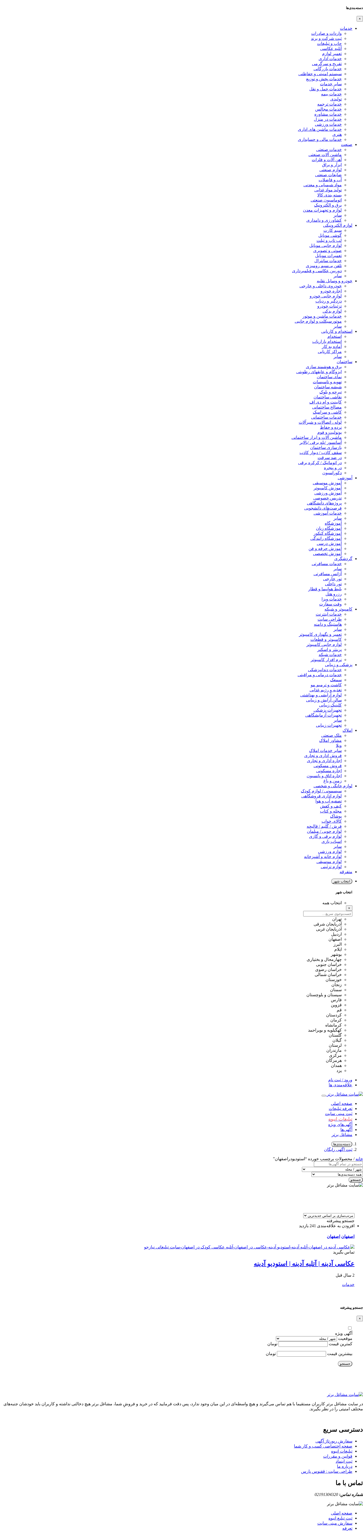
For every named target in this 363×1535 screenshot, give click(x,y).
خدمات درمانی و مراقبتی (320, 674)
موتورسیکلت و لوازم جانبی (318, 321)
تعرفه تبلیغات (340, 1108)
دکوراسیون (332, 472)
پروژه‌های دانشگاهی (324, 503)
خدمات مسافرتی (327, 563)
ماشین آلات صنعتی (325, 154)
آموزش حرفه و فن (325, 548)
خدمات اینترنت (329, 614)
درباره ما (344, 1466)
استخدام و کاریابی (336, 331)
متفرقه (346, 871)
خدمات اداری (330, 58)
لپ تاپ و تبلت (329, 240)
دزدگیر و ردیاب (328, 301)
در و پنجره (333, 467)
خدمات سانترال (328, 260)
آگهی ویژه (343, 1333)
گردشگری (343, 558)
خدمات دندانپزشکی (325, 669)
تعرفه (347, 1528)
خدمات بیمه (331, 94)
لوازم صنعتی (330, 169)
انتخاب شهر (341, 881)
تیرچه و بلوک (330, 392)
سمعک (336, 680)
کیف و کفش (331, 806)
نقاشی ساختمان (328, 397)
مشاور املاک (330, 740)
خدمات (346, 28)
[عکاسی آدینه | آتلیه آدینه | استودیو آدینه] (249, 1247)
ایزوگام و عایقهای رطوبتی (319, 371)
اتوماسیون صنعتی (326, 200)
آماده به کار (332, 346)
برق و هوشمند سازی (324, 366)
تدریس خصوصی (327, 498)
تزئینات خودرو (329, 306)
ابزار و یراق (332, 164)
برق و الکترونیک (328, 205)
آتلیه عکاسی (331, 48)
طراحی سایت (330, 619)
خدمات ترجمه (329, 104)
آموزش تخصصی (327, 553)
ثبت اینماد (344, 1461)
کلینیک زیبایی (330, 705)
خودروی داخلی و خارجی (320, 286)
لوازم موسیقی (329, 861)
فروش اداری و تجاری (323, 755)
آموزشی (345, 478)
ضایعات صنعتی (328, 175)
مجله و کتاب (331, 811)
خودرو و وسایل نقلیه (334, 281)
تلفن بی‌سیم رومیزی (324, 265)
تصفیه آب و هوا (328, 801)
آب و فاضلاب (330, 180)
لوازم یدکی (332, 311)
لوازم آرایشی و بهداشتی (321, 695)
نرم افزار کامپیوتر (326, 659)
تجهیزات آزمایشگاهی (323, 715)
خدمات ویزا (332, 599)
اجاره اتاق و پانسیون (324, 775)
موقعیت (345, 1338)
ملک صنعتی (331, 735)
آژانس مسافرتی (328, 573)
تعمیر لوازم (332, 53)
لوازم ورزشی (330, 851)
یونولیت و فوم (329, 432)
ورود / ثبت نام (340, 1080)
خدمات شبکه (330, 654)
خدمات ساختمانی (326, 417)
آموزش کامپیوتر (328, 488)
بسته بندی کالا (329, 195)
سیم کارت (332, 230)
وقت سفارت (330, 604)
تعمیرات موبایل (328, 255)
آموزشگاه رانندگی (326, 538)
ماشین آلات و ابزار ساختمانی (317, 437)
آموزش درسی (329, 543)
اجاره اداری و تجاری (324, 760)
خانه (359, 1158)
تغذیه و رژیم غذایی (326, 690)
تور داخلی (333, 584)
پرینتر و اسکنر (329, 649)
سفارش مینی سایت (334, 1523)
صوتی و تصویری (327, 250)
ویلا (339, 745)
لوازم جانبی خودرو (326, 296)
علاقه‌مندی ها (340, 1085)
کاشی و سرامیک (327, 412)
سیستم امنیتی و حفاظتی (320, 74)
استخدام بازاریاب (327, 341)
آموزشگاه (333, 523)
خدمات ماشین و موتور (322, 316)
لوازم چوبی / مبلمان (324, 831)
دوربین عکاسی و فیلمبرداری (317, 270)
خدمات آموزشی (328, 513)
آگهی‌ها (346, 1129)
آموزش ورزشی (328, 493)
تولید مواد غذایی (328, 190)
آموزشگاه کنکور (328, 533)
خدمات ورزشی (328, 124)
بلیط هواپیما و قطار (325, 589)
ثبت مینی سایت (338, 1113)
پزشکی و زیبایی (338, 664)
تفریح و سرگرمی (327, 63)
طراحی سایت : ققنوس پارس (326, 1471)
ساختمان (344, 361)
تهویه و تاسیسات (327, 382)
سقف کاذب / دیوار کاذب (320, 452)
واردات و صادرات (326, 33)
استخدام (334, 336)
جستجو (356, 1180)
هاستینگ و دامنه (328, 624)
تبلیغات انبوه (341, 1451)
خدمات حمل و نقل (325, 89)
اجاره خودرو (331, 291)
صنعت (346, 144)
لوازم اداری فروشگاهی (321, 796)
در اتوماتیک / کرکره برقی (320, 462)
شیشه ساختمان (328, 387)
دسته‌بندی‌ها (341, 1144)
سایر (338, 215)
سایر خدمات (331, 84)
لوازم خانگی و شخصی (333, 786)
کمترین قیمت (340, 1343)
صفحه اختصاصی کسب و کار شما (323, 1446)
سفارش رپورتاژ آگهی (333, 1441)
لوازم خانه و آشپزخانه (323, 856)
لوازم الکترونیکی (337, 225)
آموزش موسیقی (327, 483)
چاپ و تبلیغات (329, 43)
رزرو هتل (334, 594)
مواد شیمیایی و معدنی (322, 185)
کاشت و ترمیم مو (326, 685)
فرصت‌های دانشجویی (323, 508)
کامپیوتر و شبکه (338, 609)
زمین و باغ (332, 781)
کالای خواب (332, 821)
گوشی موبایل (330, 235)
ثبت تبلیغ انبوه (340, 1518)
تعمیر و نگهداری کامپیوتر (320, 634)
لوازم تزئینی (331, 866)
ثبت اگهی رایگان (338, 1149)
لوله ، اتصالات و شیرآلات (320, 422)
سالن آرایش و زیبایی (324, 700)
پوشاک (336, 816)
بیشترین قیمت (339, 1353)
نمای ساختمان (329, 377)
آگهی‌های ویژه (340, 1124)
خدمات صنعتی (329, 149)
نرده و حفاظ (331, 427)
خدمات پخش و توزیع (324, 79)
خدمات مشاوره (328, 114)
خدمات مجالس (328, 109)
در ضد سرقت (330, 457)
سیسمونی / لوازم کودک (321, 791)
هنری (337, 134)
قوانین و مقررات (337, 1456)
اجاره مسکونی (329, 770)
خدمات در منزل (328, 119)
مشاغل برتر (342, 1134)
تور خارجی (332, 579)
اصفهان (347, 1236)
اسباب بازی (332, 841)
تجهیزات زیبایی (329, 725)
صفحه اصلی (341, 1103)
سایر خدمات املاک (325, 750)
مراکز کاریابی (330, 351)
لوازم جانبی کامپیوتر (324, 644)
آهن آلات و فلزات (327, 159)
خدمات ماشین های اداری (320, 129)
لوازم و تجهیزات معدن (322, 210)
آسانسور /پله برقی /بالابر (320, 442)
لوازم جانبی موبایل (325, 245)
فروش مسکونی (328, 765)
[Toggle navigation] (324, 1095)
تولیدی (336, 99)
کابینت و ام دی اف (325, 402)
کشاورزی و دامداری (324, 220)
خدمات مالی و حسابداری (320, 139)
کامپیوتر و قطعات (326, 639)
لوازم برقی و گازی (325, 836)
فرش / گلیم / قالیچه (324, 826)
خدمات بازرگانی (328, 68)
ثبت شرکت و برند (326, 38)
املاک (347, 730)
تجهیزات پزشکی (328, 710)
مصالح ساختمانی (327, 407)
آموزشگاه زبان (329, 528)
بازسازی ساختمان (326, 447)
